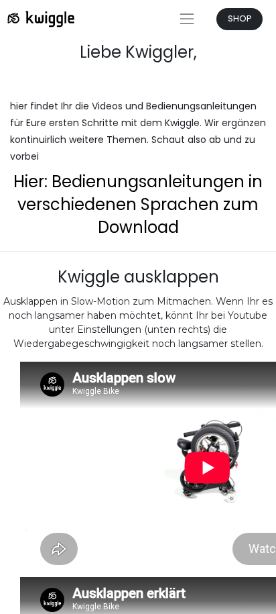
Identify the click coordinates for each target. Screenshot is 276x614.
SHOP (240, 18)
